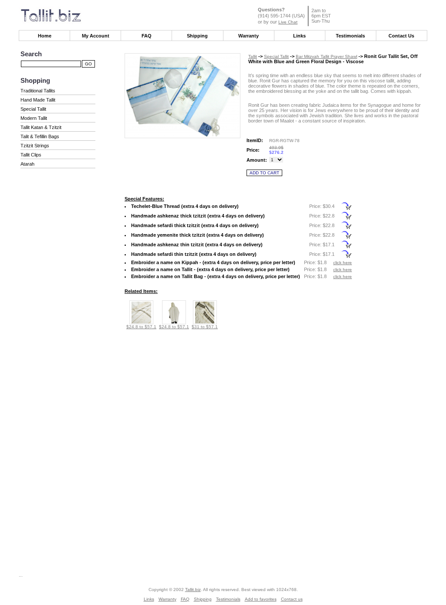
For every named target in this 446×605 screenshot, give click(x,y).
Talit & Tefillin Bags (39, 136)
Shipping (197, 35)
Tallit (252, 56)
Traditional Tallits (37, 90)
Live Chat (287, 22)
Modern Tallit (33, 118)
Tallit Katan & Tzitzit (40, 127)
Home (44, 35)
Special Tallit (33, 109)
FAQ (147, 35)
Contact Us (401, 35)
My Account (95, 35)
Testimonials (350, 35)
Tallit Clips (30, 154)
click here (342, 262)
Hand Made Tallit (37, 99)
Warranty (248, 35)
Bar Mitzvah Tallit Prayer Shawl (326, 56)
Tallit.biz (193, 589)
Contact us (292, 599)
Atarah (27, 164)
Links (299, 35)
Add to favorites (261, 599)
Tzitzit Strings (34, 145)
